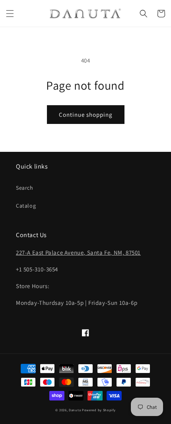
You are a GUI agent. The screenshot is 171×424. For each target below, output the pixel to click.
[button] (10, 13)
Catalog (26, 205)
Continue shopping (86, 114)
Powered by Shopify (99, 410)
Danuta (75, 410)
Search (24, 187)
